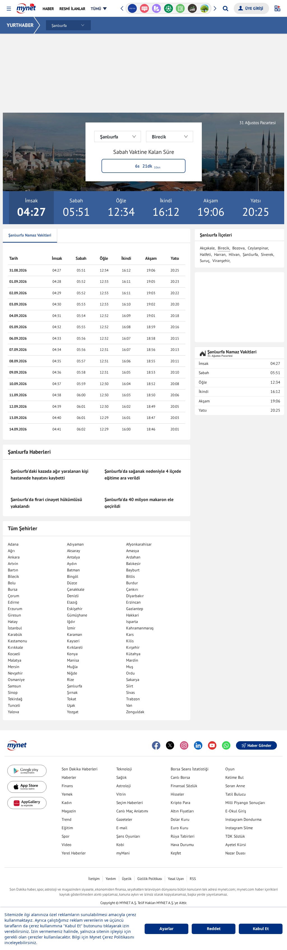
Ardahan (133, 557)
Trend (66, 819)
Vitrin (121, 794)
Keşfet (176, 853)
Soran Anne (235, 785)
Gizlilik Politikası (149, 878)
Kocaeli (14, 653)
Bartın (13, 570)
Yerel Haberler (74, 853)
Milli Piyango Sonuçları (245, 802)
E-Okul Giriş (235, 811)
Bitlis (130, 576)
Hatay (13, 621)
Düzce (72, 582)
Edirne (13, 602)
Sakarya (132, 679)
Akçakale (207, 248)
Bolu (12, 582)
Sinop (13, 692)
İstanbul (15, 628)
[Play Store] (27, 771)
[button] (9, 9)
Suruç (204, 260)
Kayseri (73, 640)
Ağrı (11, 550)
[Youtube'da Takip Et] (212, 745)
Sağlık (121, 777)
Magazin (69, 811)
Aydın (72, 563)
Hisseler (177, 794)
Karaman (74, 634)
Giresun (14, 615)
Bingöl (72, 576)
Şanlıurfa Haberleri (29, 451)
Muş (129, 666)
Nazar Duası (235, 853)
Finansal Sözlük (184, 785)
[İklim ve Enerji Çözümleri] (204, 8)
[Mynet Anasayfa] (26, 6)
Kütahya (133, 653)
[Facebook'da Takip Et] (156, 745)
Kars (130, 634)
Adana (13, 544)
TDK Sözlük (235, 836)
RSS (193, 878)
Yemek (67, 794)
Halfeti (205, 254)
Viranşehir (221, 260)
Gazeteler (124, 819)
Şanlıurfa (74, 686)
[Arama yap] (225, 8)
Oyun (230, 768)
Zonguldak (135, 711)
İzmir (71, 628)
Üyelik (126, 878)
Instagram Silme (239, 827)
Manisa (73, 660)
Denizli (73, 595)
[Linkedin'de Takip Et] (198, 745)
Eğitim (67, 827)
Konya (72, 653)
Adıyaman (75, 544)
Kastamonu (17, 640)
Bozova (238, 248)
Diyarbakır (135, 595)
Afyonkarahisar (139, 544)
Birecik (223, 248)
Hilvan (234, 254)
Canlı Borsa (180, 777)
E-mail (121, 827)
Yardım (111, 878)
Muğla (72, 666)
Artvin (13, 563)
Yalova (13, 711)
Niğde (72, 673)
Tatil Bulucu (235, 794)
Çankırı (132, 589)
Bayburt (133, 570)
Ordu (130, 673)
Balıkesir (133, 563)
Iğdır (71, 621)
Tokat (71, 698)
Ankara (14, 557)
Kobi (120, 844)
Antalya (73, 557)
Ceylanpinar (258, 248)
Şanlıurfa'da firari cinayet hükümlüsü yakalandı (46, 503)
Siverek (267, 254)
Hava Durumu (182, 844)
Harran (220, 254)
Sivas (130, 692)
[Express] (132, 8)
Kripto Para (180, 802)
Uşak (71, 705)
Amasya (132, 550)
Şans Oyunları (128, 836)
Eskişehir (74, 608)
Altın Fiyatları (182, 811)
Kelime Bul (234, 777)
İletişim (94, 878)
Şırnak (72, 692)
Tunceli (14, 705)
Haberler (69, 777)
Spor (66, 836)
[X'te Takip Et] (170, 745)
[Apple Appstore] (27, 787)
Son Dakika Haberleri (80, 768)
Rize (70, 679)
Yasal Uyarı (176, 878)
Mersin (13, 666)
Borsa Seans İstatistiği (190, 768)
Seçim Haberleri (129, 802)
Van (129, 705)
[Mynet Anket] (144, 8)
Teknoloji (124, 768)
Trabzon (133, 698)
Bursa (12, 589)
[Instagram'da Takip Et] (184, 745)
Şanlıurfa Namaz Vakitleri (29, 235)
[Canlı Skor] (168, 8)
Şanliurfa (250, 254)
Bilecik (13, 576)
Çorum (13, 595)
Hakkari (132, 615)
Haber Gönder (259, 745)
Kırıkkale (15, 647)
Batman (73, 570)
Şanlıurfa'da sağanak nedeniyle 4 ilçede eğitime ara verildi (143, 474)
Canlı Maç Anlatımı (132, 811)
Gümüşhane (77, 615)
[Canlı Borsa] (192, 8)
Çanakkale (75, 589)
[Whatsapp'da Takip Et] (226, 745)
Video (66, 844)
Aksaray (73, 550)
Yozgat (72, 711)
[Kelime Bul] (180, 8)
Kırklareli (75, 647)
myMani (123, 853)
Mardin (132, 660)
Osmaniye (16, 679)
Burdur (132, 582)
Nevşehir (15, 673)
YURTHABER (20, 25)
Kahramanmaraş (140, 628)
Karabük (15, 634)
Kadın (67, 802)
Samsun (14, 686)
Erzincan (133, 602)
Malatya (14, 660)
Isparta (132, 621)
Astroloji (123, 785)
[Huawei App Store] (27, 803)
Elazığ (72, 602)
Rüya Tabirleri (183, 836)
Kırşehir (133, 647)
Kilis (130, 640)
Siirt (129, 686)
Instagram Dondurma (243, 819)
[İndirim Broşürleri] (156, 8)
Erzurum (15, 608)
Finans (67, 785)
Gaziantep (134, 608)
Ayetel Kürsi (235, 844)
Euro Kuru (179, 827)
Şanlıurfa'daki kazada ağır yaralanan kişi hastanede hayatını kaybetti (49, 474)
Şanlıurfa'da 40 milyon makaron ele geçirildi (139, 503)
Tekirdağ (15, 698)
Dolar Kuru (180, 819)
